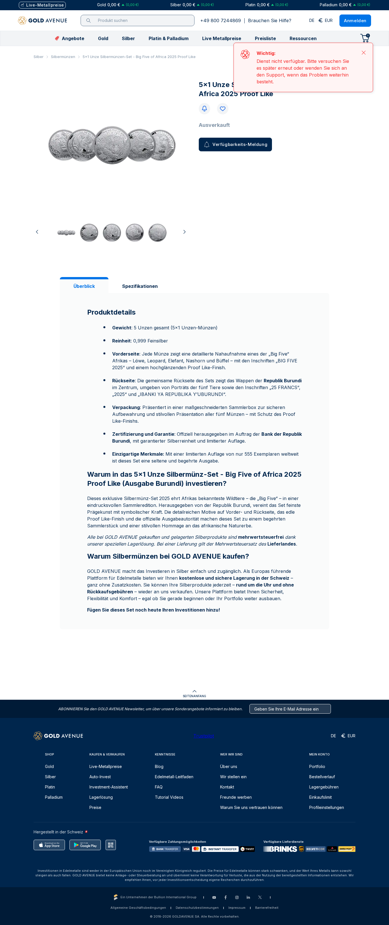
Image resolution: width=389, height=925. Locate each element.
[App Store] (49, 845)
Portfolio (317, 766)
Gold (49, 766)
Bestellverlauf (322, 776)
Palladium (54, 797)
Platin (50, 786)
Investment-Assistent (108, 786)
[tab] (84, 286)
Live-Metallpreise (105, 766)
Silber (39, 56)
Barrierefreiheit (267, 908)
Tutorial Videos (169, 797)
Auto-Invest (100, 776)
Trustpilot (203, 736)
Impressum (236, 908)
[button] (103, 38)
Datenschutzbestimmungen (197, 908)
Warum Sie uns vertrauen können (251, 807)
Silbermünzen (63, 56)
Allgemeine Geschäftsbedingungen (138, 908)
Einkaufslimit (320, 797)
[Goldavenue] (42, 20)
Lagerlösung (101, 797)
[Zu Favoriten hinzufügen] (222, 108)
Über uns (228, 766)
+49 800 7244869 (220, 20)
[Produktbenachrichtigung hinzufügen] (204, 108)
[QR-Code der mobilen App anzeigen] (110, 845)
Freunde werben (236, 797)
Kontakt (227, 786)
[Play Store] (85, 845)
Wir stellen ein (233, 776)
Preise (95, 807)
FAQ (159, 786)
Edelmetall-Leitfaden (174, 776)
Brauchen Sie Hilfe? (269, 20)
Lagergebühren (324, 786)
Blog (159, 766)
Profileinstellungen (326, 807)
